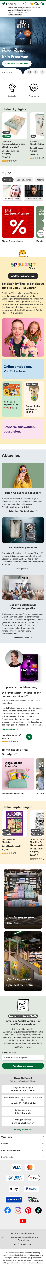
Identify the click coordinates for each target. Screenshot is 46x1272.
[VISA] (16, 1167)
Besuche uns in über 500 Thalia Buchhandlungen (23, 899)
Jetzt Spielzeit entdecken (23, 275)
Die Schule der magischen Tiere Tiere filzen (12, 399)
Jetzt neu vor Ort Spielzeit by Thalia (23, 961)
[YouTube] (23, 1221)
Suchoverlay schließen (22, 10)
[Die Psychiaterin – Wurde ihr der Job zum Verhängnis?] (23, 682)
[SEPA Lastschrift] (15, 1178)
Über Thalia (6, 1136)
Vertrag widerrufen (23, 1129)
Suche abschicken (15, 15)
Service (4, 1143)
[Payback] (13, 1199)
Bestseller (12, 89)
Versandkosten (37, 1263)
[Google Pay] (33, 1178)
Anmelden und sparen (23, 1065)
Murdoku (14, 835)
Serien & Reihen (24, 179)
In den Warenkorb (29, 737)
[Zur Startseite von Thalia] (14, 3)
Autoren (8, 179)
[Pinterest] (28, 1210)
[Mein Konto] (30, 3)
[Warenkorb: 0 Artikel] (41, 3)
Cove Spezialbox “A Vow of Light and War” (14, 137)
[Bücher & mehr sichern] (18, 225)
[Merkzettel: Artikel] (35, 3)
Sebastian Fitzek (34, 192)
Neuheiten (34, 89)
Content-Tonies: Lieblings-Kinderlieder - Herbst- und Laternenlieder (34, 399)
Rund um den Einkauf (11, 1150)
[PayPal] (31, 1189)
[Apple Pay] (14, 1189)
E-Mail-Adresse (9, 1052)
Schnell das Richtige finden (21, 510)
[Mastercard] (29, 1167)
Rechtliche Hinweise (23, 1047)
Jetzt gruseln (21, 568)
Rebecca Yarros (12, 192)
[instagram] (18, 1210)
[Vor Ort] (24, 3)
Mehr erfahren (8, 729)
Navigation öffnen (4, 11)
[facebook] (7, 1210)
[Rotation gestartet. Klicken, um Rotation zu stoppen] (29, 72)
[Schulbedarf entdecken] (18, 777)
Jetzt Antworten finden (23, 46)
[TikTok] (38, 1210)
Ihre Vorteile (7, 1157)
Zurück (35, 72)
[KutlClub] (33, 1199)
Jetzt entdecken (21, 637)
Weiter (42, 72)
